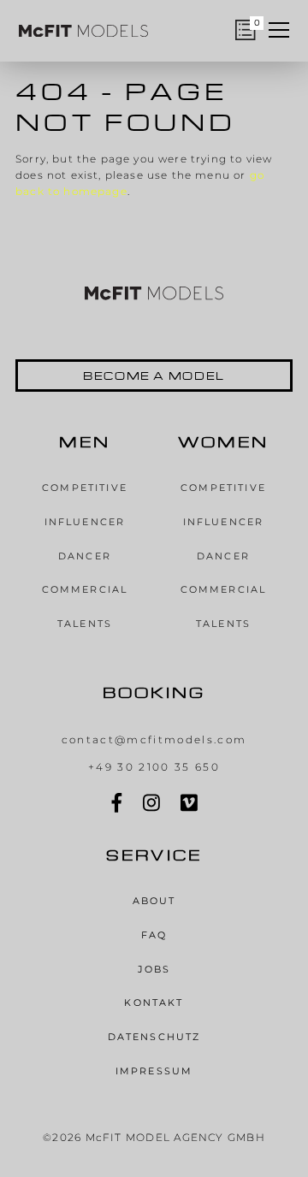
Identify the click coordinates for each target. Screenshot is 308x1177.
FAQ (154, 935)
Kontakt (153, 1002)
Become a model (154, 375)
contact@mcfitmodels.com (154, 740)
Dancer (84, 556)
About (154, 901)
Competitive (84, 488)
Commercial (85, 589)
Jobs (154, 969)
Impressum (154, 1071)
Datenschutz (154, 1037)
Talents (84, 624)
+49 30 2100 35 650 (154, 767)
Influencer (85, 522)
